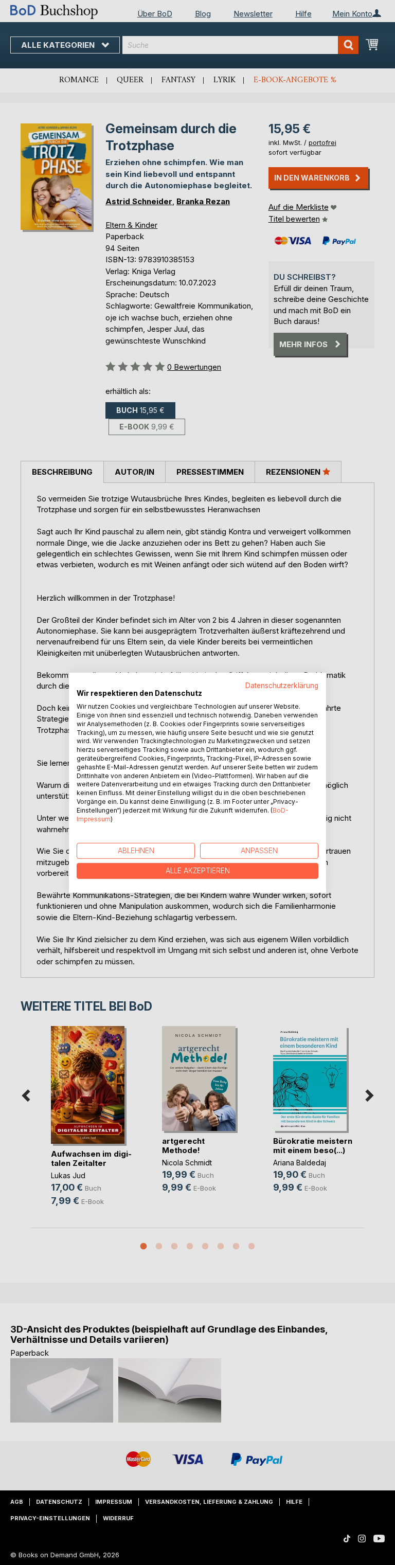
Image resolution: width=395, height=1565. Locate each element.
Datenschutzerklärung (281, 685)
